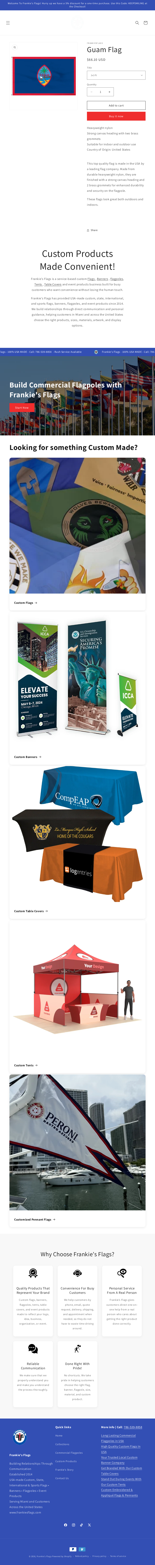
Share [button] (94, 230)
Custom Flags (23, 603)
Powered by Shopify (62, 1556)
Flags (91, 279)
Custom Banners (25, 757)
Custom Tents (23, 1065)
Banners (102, 279)
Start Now (22, 407)
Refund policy (82, 1556)
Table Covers (53, 284)
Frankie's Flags (44, 1556)
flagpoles (116, 279)
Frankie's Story (64, 1469)
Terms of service (118, 1556)
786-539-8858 (133, 1427)
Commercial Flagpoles (69, 1452)
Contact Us (62, 1478)
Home (59, 1435)
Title (89, 67)
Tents (38, 284)
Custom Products (66, 1461)
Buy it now (116, 116)
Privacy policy (99, 1556)
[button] (8, 23)
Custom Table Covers (29, 911)
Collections (62, 1444)
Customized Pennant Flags (32, 1220)
